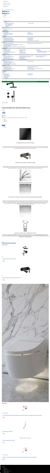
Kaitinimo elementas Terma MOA (7, 431)
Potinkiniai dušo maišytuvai (8, 38)
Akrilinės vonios (6, 73)
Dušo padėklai (30, 33)
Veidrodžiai (5, 30)
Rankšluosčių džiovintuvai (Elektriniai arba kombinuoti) (13, 44)
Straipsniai (4, 468)
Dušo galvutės (30, 39)
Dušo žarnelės (30, 38)
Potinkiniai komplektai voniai (8, 58)
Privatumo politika (5, 471)
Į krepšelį (3, 125)
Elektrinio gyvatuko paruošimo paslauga (8, 440)
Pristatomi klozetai (6, 51)
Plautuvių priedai (6, 64)
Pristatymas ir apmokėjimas (7, 470)
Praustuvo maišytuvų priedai (41, 55)
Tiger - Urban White (8, 25)
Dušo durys (5, 35)
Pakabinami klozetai (7, 49)
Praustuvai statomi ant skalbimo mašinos (35, 68)
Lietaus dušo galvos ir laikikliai (33, 40)
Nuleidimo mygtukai (23, 53)
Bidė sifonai (39, 50)
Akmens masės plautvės (7, 61)
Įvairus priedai (30, 34)
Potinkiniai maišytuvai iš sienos (25, 56)
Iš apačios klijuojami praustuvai (9, 68)
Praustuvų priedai (31, 69)
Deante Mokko (31, 23)
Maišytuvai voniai (6, 57)
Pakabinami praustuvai (7, 66)
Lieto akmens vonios (7, 75)
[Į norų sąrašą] (37, 461)
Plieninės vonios (6, 76)
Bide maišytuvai (22, 58)
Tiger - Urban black (8, 24)
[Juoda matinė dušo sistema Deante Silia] (11, 101)
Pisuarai (21, 51)
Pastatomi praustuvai (7, 69)
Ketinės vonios (6, 74)
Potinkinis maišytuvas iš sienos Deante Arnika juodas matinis (11, 277)
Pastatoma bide (22, 49)
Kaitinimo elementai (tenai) (8, 43)
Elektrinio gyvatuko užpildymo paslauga (35, 43)
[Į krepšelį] (13, 461)
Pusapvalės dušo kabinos (7, 33)
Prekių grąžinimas (5, 469)
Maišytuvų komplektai (23, 59)
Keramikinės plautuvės (7, 63)
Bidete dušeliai (22, 57)
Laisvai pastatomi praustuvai (33, 66)
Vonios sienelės (30, 73)
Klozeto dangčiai (23, 50)
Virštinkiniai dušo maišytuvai (8, 41)
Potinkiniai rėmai (22, 52)
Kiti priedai (38, 49)
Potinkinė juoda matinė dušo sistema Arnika (9, 258)
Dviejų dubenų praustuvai (8, 70)
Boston (6, 26)
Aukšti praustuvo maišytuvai (8, 56)
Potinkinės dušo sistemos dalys (9, 39)
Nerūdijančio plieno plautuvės (8, 62)
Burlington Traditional (9, 23)
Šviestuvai (5, 29)
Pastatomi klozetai (6, 50)
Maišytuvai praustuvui (7, 55)
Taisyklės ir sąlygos (6, 472)
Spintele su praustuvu (7, 28)
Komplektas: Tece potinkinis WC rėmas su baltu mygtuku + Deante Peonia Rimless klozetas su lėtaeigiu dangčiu (19, 457)
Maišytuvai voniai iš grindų (8, 59)
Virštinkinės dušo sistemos (8, 40)
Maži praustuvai (30, 67)
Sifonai (6, 78)
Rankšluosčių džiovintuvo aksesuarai (10, 45)
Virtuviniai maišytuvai (40, 56)
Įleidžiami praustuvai (7, 67)
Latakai (29, 32)
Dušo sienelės (5, 32)
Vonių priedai (5, 77)
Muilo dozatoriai (31, 61)
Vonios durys (30, 74)
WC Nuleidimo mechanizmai (42, 52)
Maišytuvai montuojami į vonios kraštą (26, 55)
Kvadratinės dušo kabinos (8, 34)
